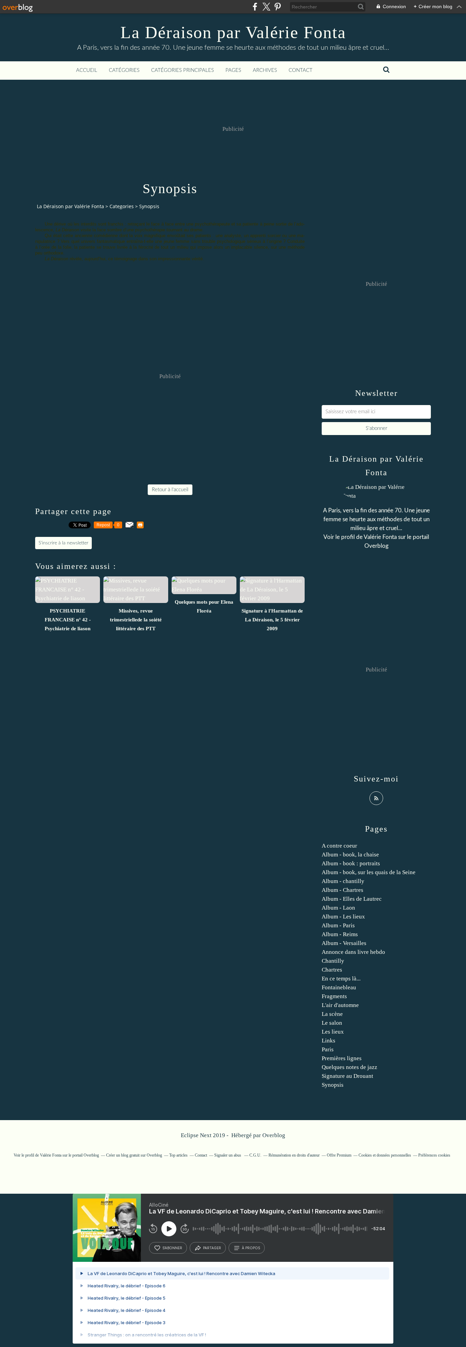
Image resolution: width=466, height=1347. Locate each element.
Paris (328, 1049)
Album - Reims (340, 934)
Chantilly (333, 961)
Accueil (86, 70)
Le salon (332, 1023)
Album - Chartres (342, 890)
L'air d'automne (340, 1005)
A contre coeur (339, 845)
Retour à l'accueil (170, 489)
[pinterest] (277, 7)
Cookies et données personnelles (385, 1155)
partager (212, 1248)
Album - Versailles (344, 943)
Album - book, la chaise (350, 854)
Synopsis (333, 1085)
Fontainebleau (339, 987)
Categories (122, 206)
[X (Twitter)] (266, 7)
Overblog (273, 1135)
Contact (300, 70)
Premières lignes (342, 1058)
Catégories (124, 70)
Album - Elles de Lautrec (352, 899)
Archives (265, 70)
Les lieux (333, 1031)
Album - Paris (338, 925)
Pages (233, 70)
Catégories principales (182, 70)
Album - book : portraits (351, 863)
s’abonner (172, 1248)
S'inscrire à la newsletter (63, 543)
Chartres (332, 969)
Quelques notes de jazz (349, 1067)
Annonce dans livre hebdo (353, 952)
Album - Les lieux (343, 916)
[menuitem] (86, 70)
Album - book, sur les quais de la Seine (369, 872)
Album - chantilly (343, 881)
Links (328, 1040)
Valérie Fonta (380, 537)
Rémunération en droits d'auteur (294, 1155)
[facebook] (255, 7)
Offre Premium (339, 1155)
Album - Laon (338, 907)
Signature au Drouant (347, 1076)
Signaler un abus (228, 1155)
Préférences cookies (434, 1155)
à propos (251, 1248)
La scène (332, 1014)
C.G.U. (255, 1155)
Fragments (334, 996)
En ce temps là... (341, 978)
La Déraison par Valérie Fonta (233, 32)
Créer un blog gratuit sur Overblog (134, 1155)
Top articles (178, 1155)
